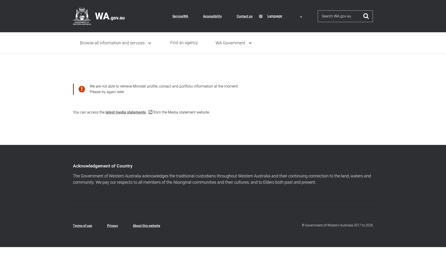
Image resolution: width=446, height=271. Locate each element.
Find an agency (184, 43)
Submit (366, 16)
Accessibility (212, 16)
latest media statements (125, 112)
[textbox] (285, 16)
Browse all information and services (112, 43)
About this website (146, 225)
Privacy (112, 225)
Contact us (245, 16)
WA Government (230, 43)
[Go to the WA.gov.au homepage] (99, 16)
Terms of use (82, 225)
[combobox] (285, 16)
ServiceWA (180, 16)
